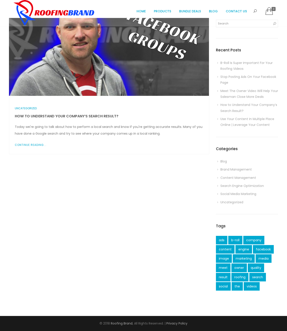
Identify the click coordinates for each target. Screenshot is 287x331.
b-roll (235, 240)
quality (256, 267)
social (223, 286)
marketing (244, 258)
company (253, 240)
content (225, 249)
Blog (213, 11)
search (257, 277)
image (224, 258)
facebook (263, 249)
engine (243, 249)
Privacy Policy (176, 323)
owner (239, 267)
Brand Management (236, 169)
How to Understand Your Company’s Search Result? (66, 116)
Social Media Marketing (238, 194)
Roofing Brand (122, 323)
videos (252, 286)
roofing (240, 277)
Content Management (238, 177)
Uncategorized (26, 108)
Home (141, 11)
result (223, 277)
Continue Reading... (30, 145)
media (264, 258)
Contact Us (236, 11)
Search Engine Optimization (242, 186)
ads (221, 240)
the (237, 286)
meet (223, 267)
